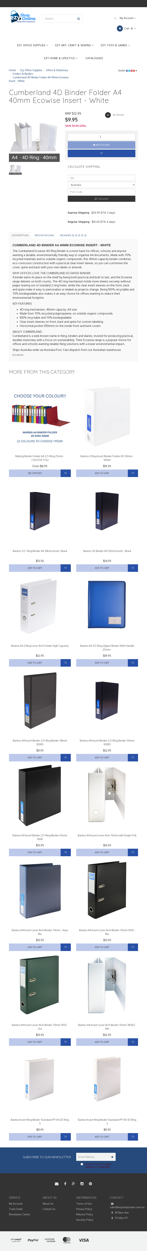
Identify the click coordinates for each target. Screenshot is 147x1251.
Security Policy (84, 1219)
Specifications (44, 235)
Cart (128, 28)
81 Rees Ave (121, 1212)
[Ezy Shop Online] (23, 16)
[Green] (45, 450)
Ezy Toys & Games (114, 45)
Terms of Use (84, 1203)
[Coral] (16, 450)
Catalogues (94, 58)
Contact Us (49, 1209)
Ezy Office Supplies (31, 45)
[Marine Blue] (64, 450)
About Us (48, 1203)
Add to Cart (102, 145)
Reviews (66, 235)
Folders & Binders (23, 73)
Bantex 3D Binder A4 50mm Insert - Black (107, 551)
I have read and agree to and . (97, 1165)
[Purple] (20, 450)
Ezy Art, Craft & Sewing (73, 45)
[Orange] (40, 450)
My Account (126, 18)
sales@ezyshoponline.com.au (124, 1207)
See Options (35, 473)
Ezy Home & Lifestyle (60, 58)
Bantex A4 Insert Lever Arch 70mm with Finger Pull (107, 835)
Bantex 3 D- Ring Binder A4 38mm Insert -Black (40, 551)
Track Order (16, 1209)
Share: (122, 70)
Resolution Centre (19, 1214)
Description (20, 235)
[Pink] (25, 450)
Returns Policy (84, 1214)
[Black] (59, 450)
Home (12, 70)
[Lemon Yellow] (35, 450)
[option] (34, 136)
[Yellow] (54, 450)
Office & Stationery (57, 70)
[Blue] (30, 450)
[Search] (78, 19)
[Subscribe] (112, 1157)
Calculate (102, 198)
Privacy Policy (104, 1167)
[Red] (50, 450)
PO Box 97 (121, 1217)
